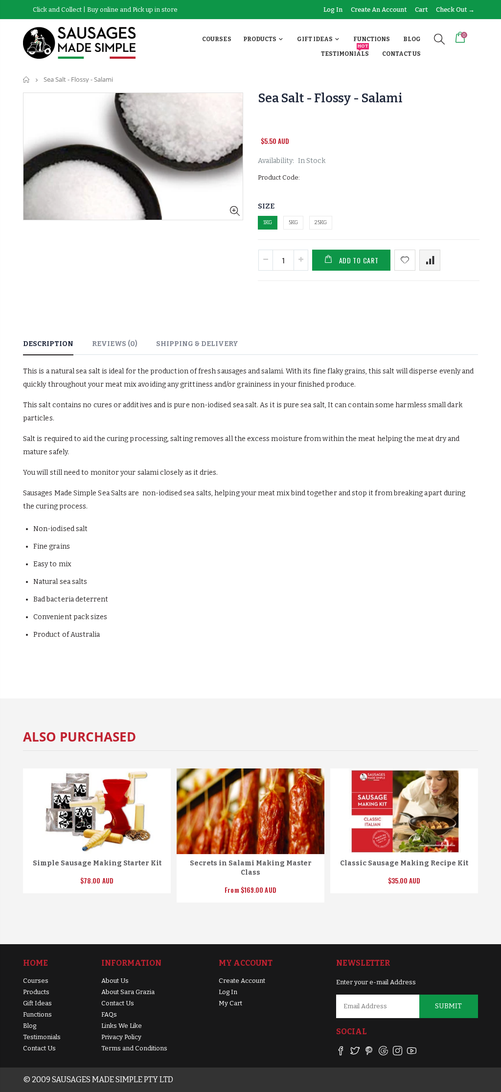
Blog (29, 1025)
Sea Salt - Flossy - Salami (330, 98)
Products (36, 992)
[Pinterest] (369, 1052)
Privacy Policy (121, 1037)
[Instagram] (397, 1052)
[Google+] (383, 1052)
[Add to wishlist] (404, 260)
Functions (37, 1014)
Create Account (242, 980)
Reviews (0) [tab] (114, 344)
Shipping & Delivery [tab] (197, 344)
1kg (267, 222)
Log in (333, 9)
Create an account (379, 9)
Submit (448, 1006)
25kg (321, 222)
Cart (422, 9)
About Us (115, 980)
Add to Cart (359, 260)
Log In (228, 992)
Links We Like (121, 1025)
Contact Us (39, 1048)
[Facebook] (340, 1052)
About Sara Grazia (128, 992)
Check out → (455, 9)
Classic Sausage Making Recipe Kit (404, 863)
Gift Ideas (37, 1003)
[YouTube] (411, 1052)
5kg (293, 222)
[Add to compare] (429, 260)
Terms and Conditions (134, 1048)
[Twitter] (355, 1052)
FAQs (109, 1014)
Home (26, 79)
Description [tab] (48, 344)
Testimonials (42, 1037)
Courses (35, 980)
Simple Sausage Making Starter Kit (97, 863)
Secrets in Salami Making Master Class (251, 868)
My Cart (230, 1003)
